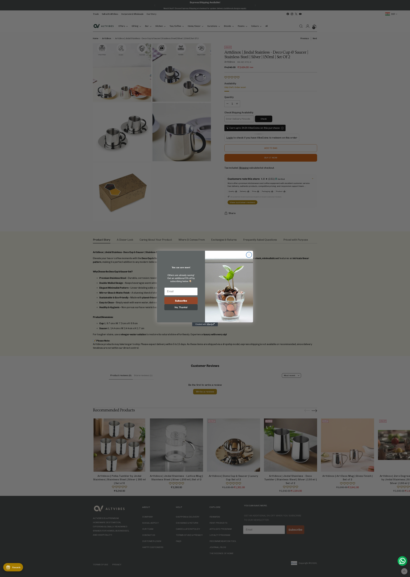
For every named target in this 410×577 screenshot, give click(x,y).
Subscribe (181, 301)
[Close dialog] (249, 255)
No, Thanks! (181, 307)
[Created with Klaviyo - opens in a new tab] (205, 324)
